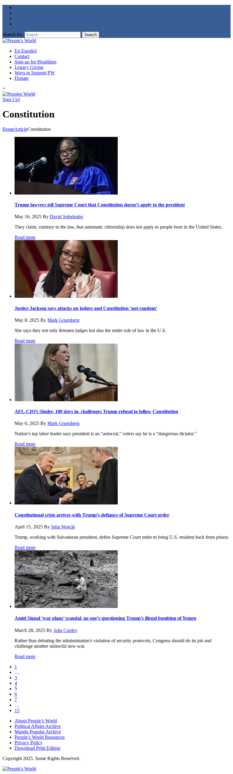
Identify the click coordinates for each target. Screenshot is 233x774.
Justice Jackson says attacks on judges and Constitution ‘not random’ (86, 308)
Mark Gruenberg (63, 320)
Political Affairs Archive (38, 726)
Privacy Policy (28, 742)
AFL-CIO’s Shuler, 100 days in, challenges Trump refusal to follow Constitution (96, 411)
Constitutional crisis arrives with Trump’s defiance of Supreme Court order (92, 515)
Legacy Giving (29, 67)
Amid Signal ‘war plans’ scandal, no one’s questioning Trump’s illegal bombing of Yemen (105, 618)
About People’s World (36, 720)
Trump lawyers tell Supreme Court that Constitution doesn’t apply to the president (100, 204)
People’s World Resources (40, 737)
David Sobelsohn (66, 216)
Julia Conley (65, 630)
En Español (26, 50)
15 (17, 710)
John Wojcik (63, 526)
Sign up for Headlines (35, 61)
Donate (22, 78)
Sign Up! (11, 99)
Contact (22, 56)
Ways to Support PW (35, 72)
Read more (25, 237)
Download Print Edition (37, 748)
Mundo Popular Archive (38, 731)
